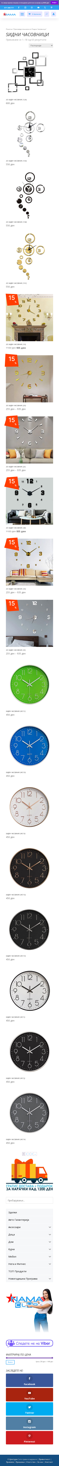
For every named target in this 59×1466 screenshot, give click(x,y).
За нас (40, 1462)
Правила (10, 1462)
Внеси (10, 1362)
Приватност (44, 1459)
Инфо (54, 2)
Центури (13, 1459)
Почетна (9, 29)
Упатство (30, 1462)
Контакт (49, 1462)
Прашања (20, 1462)
